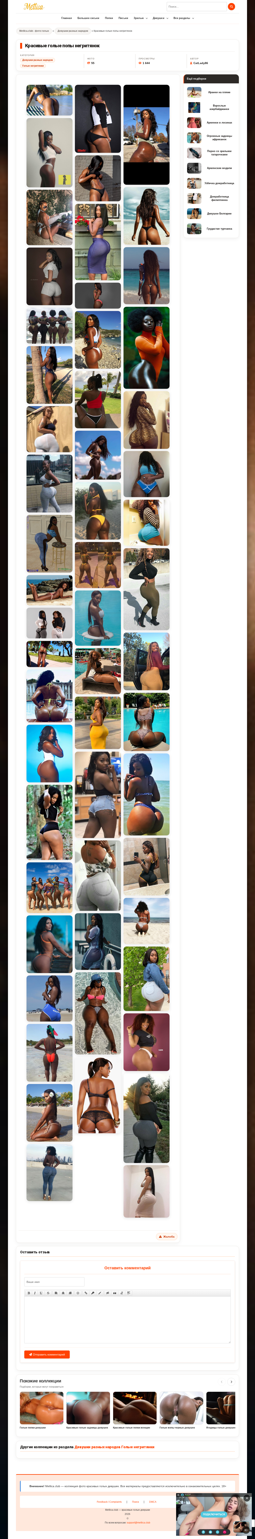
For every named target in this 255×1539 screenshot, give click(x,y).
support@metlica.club (138, 1522)
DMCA (152, 1502)
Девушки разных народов (37, 60)
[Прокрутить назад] (222, 1382)
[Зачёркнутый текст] (48, 1293)
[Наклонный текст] (35, 1293)
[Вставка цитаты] (114, 1293)
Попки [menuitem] (109, 18)
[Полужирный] (29, 1293)
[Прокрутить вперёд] (231, 1382)
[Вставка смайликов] (78, 1293)
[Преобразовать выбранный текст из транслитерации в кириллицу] (121, 1293)
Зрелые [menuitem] (139, 18)
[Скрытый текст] (107, 1293)
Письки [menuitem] (123, 18)
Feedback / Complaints (109, 1502)
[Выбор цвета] (99, 1293)
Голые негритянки (33, 65)
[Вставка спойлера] (128, 1293)
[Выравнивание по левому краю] (56, 1293)
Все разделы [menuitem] (182, 18)
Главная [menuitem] (66, 18)
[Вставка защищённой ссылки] (92, 1293)
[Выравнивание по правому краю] (70, 1293)
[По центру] (63, 1293)
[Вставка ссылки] (85, 1293)
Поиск (135, 1502)
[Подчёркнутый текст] (41, 1293)
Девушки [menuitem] (158, 18)
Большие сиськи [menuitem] (88, 18)
